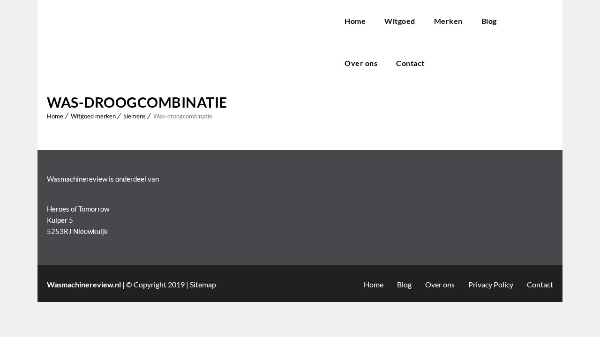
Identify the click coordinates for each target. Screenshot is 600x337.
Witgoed (399, 20)
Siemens (134, 116)
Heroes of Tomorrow (78, 209)
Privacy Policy (490, 284)
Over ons (361, 63)
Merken (448, 20)
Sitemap (203, 284)
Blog (489, 20)
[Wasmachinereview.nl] (186, 42)
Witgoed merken (93, 116)
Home (355, 20)
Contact (410, 63)
